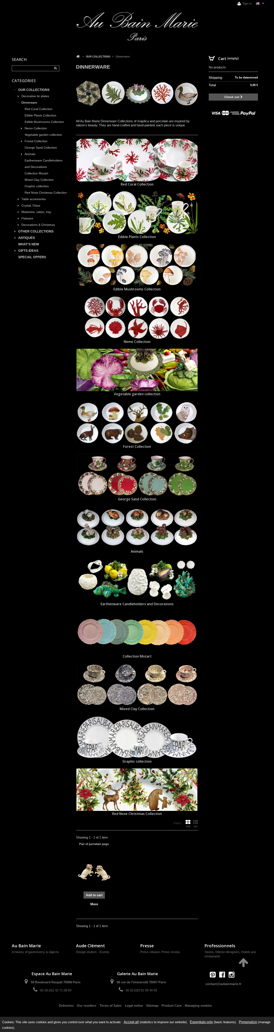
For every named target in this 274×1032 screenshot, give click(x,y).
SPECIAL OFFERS (32, 257)
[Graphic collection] (137, 737)
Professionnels (219, 946)
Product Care (172, 1005)
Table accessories (33, 199)
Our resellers (86, 1005)
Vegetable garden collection (43, 134)
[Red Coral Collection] (137, 160)
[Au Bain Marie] (137, 26)
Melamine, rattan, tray (36, 212)
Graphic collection (37, 186)
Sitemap (152, 1005)
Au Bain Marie (26, 946)
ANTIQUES (26, 238)
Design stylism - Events (92, 952)
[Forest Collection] (137, 422)
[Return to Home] (78, 56)
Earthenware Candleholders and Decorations (44, 164)
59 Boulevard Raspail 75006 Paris (55, 982)
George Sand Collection (41, 147)
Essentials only (201, 1022)
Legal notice (134, 1005)
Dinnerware (29, 102)
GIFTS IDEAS (28, 250)
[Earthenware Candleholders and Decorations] (137, 579)
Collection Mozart (36, 173)
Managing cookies (198, 1005)
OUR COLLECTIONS (33, 90)
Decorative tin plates (35, 96)
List (195, 826)
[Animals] (137, 527)
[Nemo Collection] (137, 317)
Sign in (247, 3)
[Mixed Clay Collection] (137, 684)
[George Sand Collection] (137, 474)
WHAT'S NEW (28, 244)
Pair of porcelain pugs (94, 844)
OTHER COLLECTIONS (36, 231)
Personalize (248, 1022)
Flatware (27, 218)
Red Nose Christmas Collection (46, 192)
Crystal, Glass (30, 205)
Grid (188, 826)
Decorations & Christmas (38, 224)
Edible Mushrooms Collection (44, 122)
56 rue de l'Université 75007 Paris (141, 982)
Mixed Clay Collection (39, 179)
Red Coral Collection (38, 109)
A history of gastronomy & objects (35, 952)
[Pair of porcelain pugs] (94, 872)
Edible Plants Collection (40, 115)
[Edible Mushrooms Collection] (137, 265)
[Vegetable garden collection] (137, 370)
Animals (30, 154)
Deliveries (66, 1005)
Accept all (131, 1022)
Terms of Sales (111, 1005)
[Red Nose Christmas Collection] (137, 789)
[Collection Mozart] (137, 632)
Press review (170, 952)
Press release (150, 952)
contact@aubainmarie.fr (223, 984)
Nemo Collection (36, 128)
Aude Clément (90, 946)
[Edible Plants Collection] (137, 212)
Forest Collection (36, 141)
